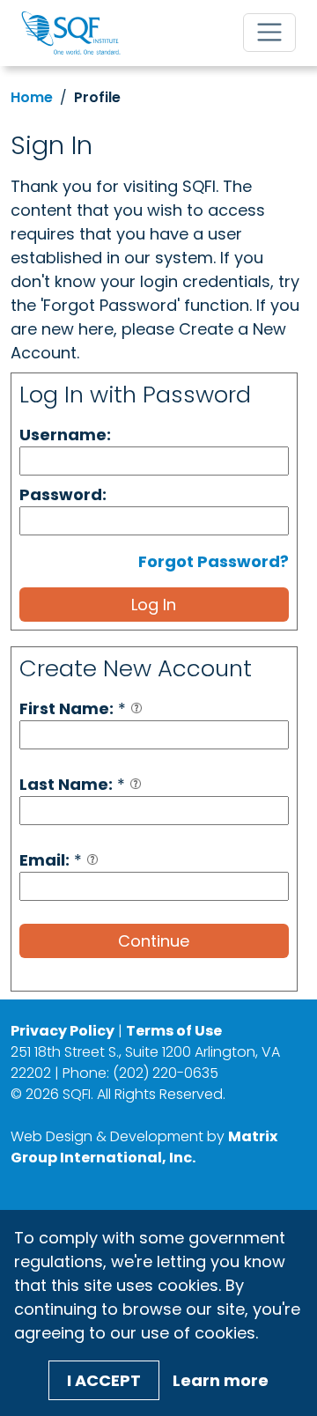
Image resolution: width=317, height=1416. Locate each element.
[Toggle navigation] (269, 32)
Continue (153, 941)
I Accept (104, 1380)
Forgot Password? (213, 561)
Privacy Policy (62, 1031)
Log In (153, 605)
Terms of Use (174, 1031)
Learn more (221, 1380)
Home (32, 97)
